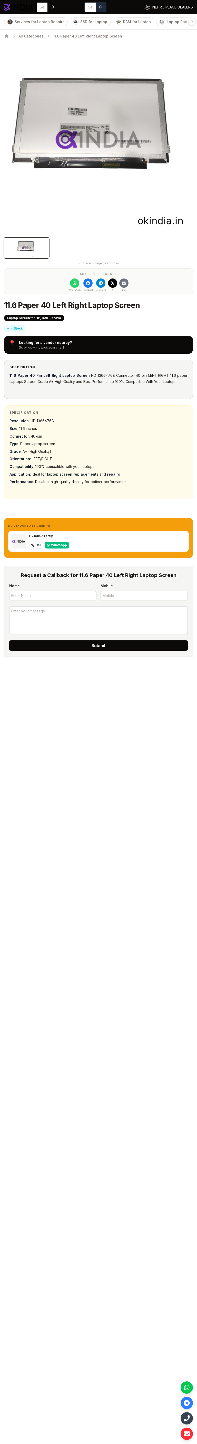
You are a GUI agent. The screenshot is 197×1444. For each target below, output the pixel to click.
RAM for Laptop (137, 22)
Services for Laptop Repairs (39, 22)
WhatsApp (59, 545)
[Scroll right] (192, 22)
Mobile (107, 586)
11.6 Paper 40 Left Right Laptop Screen (87, 36)
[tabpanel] (98, 139)
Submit (98, 645)
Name (14, 586)
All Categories (31, 36)
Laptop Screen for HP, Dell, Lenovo (34, 318)
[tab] (26, 248)
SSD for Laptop (93, 22)
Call (38, 545)
